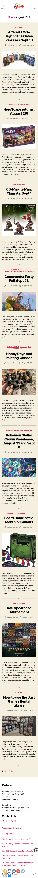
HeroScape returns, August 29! (19, 111)
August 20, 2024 (28, 363)
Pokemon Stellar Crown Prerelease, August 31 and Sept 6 (19, 441)
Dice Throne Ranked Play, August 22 (16, 839)
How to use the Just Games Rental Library (19, 701)
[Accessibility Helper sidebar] (35, 849)
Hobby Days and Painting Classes (19, 356)
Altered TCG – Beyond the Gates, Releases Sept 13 (19, 36)
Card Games (19, 27)
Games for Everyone (19, 269)
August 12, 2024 (28, 710)
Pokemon (28, 430)
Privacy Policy (8, 833)
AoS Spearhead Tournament (19, 610)
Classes (23, 346)
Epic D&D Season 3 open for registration (18, 851)
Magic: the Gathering (13, 272)
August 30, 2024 (28, 45)
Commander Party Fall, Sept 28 (19, 278)
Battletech (14, 104)
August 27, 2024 (27, 118)
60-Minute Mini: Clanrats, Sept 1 (19, 191)
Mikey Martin (13, 710)
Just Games (13, 45)
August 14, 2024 (27, 617)
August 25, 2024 (28, 286)
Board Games (10, 513)
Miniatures (24, 104)
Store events (28, 272)
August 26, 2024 (28, 198)
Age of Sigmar (19, 184)
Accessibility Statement (11, 828)
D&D (29, 346)
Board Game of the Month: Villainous (19, 520)
